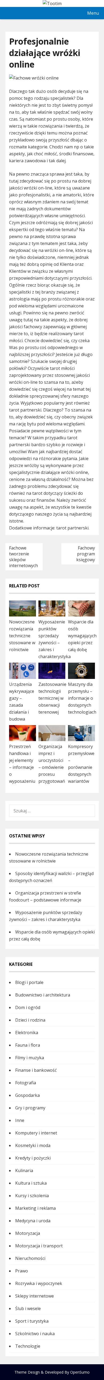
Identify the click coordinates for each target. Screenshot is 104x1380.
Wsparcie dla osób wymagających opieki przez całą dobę (82, 636)
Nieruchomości (30, 1258)
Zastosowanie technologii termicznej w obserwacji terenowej (52, 698)
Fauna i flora (27, 1045)
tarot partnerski (72, 528)
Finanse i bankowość (36, 1070)
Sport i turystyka (32, 1321)
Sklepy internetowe (34, 1296)
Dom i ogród (27, 1007)
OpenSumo (80, 1372)
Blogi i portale (29, 982)
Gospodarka (27, 1095)
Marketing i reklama (35, 1208)
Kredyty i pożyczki (33, 1158)
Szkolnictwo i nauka (35, 1333)
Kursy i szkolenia (32, 1196)
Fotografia (25, 1083)
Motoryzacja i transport (39, 1246)
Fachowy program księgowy (85, 554)
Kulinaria (24, 1170)
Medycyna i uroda (32, 1221)
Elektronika (26, 1032)
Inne (19, 1120)
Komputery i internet (36, 1133)
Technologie (27, 1346)
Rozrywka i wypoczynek (38, 1283)
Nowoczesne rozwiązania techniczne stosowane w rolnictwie (22, 636)
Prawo (21, 1271)
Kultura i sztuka (31, 1183)
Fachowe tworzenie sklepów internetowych (23, 556)
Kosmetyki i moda (32, 1145)
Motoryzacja (27, 1233)
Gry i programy (30, 1108)
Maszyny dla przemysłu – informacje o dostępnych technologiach (82, 698)
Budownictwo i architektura (42, 995)
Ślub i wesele (28, 1308)
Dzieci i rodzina (30, 1020)
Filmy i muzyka (29, 1058)
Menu (93, 13)
